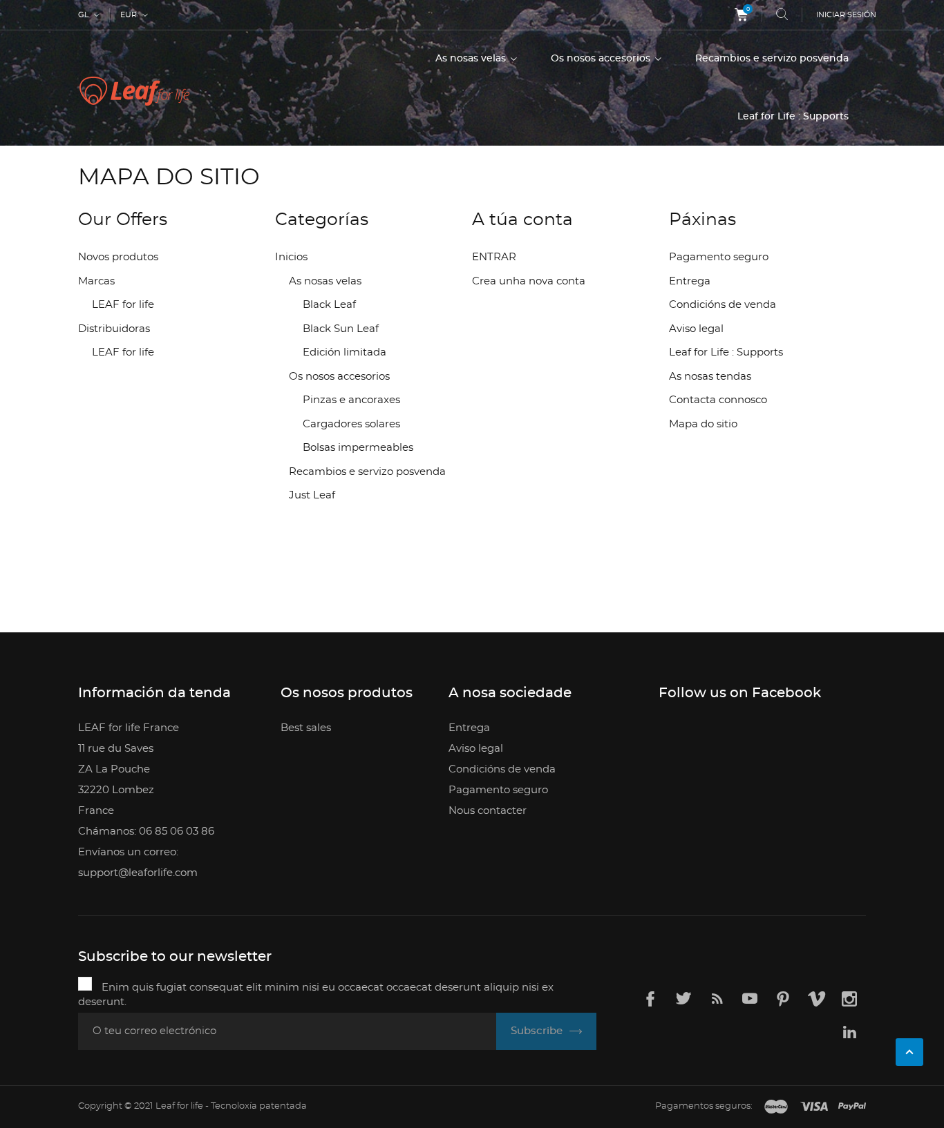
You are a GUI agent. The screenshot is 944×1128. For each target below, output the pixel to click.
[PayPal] (852, 1107)
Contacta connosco (718, 400)
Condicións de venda (722, 305)
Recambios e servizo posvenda (772, 59)
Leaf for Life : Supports (793, 116)
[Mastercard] (776, 1107)
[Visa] (814, 1107)
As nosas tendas (710, 376)
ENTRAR (494, 257)
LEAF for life (123, 305)
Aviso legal (696, 329)
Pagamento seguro (718, 257)
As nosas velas (472, 59)
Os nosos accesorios (602, 59)
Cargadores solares (351, 424)
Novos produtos (118, 257)
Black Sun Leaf (341, 329)
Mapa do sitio (703, 424)
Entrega (689, 281)
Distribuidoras (114, 329)
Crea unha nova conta (528, 281)
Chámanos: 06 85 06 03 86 (146, 831)
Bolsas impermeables (358, 448)
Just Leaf (312, 495)
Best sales (306, 728)
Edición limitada (344, 352)
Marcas (96, 281)
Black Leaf (329, 305)
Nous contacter (488, 811)
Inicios (291, 257)
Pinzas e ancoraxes (351, 400)
